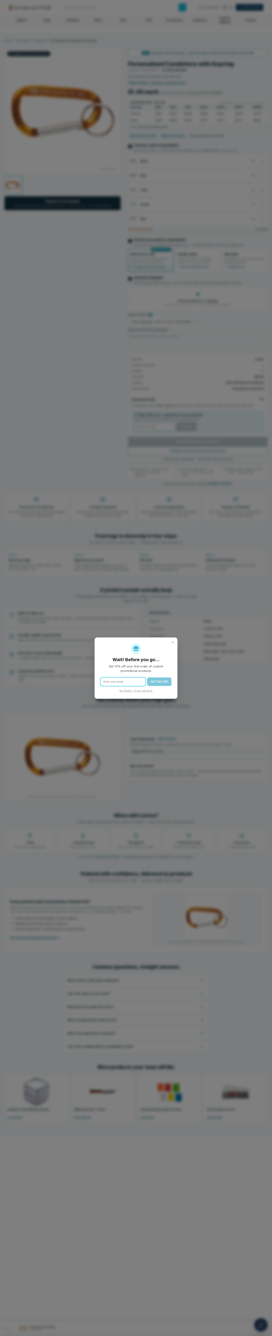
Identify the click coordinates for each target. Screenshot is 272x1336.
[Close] (172, 642)
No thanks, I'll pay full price (136, 690)
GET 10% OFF (159, 681)
